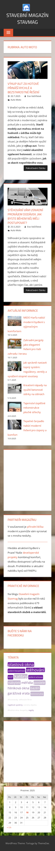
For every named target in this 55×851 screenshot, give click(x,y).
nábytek (14, 683)
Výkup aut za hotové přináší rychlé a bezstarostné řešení (23, 87)
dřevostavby (13, 699)
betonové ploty (37, 694)
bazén (35, 688)
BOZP (10, 677)
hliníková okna (18, 688)
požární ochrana (36, 677)
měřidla (27, 682)
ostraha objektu (30, 705)
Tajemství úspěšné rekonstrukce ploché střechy (34, 407)
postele (39, 683)
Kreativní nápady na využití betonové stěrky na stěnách (35, 389)
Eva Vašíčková (34, 96)
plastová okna (21, 664)
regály (31, 710)
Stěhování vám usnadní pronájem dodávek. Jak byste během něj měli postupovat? (25, 216)
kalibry (21, 676)
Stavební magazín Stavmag (27, 19)
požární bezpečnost (16, 670)
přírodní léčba (35, 526)
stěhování (35, 670)
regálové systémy (15, 705)
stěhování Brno (25, 699)
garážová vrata (19, 693)
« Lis (9, 827)
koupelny (24, 710)
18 (27, 812)
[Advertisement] (27, 479)
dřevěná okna (13, 710)
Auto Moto (16, 99)
